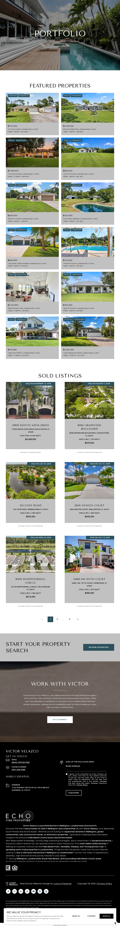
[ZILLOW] (46, 891)
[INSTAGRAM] (14, 891)
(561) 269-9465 (18, 770)
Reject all (76, 916)
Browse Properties (99, 647)
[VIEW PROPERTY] (30, 415)
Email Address (73, 766)
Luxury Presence (63, 884)
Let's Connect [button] (60, 719)
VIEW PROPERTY (30, 417)
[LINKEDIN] (21, 891)
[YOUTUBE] (33, 891)
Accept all (107, 916)
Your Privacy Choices (60, 925)
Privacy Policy (82, 785)
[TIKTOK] (27, 891)
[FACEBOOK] (8, 891)
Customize (91, 916)
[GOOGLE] (40, 891)
